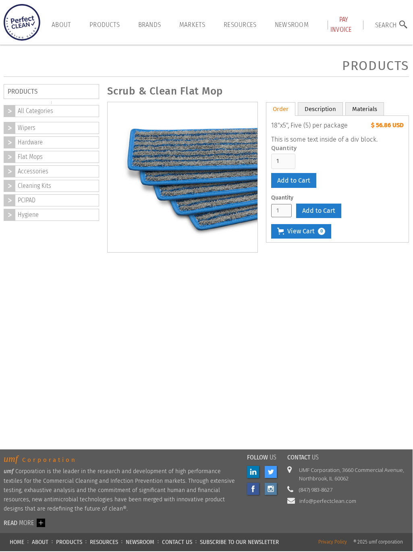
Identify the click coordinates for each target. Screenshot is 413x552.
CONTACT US (177, 542)
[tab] (280, 109)
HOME (17, 542)
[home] (22, 22)
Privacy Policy (332, 542)
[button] (301, 231)
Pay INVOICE (341, 24)
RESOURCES (104, 542)
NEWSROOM (140, 542)
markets (192, 25)
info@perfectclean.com (327, 501)
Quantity (284, 148)
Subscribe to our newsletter (239, 542)
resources (240, 25)
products (104, 25)
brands (149, 25)
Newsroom (292, 25)
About (61, 25)
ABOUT (40, 542)
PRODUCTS (69, 542)
